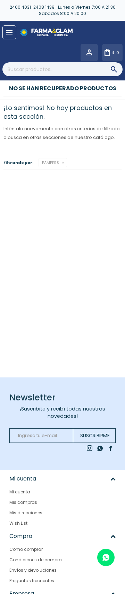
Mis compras (23, 502)
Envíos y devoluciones (33, 570)
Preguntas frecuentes (31, 581)
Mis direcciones (25, 513)
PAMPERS (50, 162)
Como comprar (26, 549)
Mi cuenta (19, 492)
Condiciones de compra (35, 560)
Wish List (18, 523)
